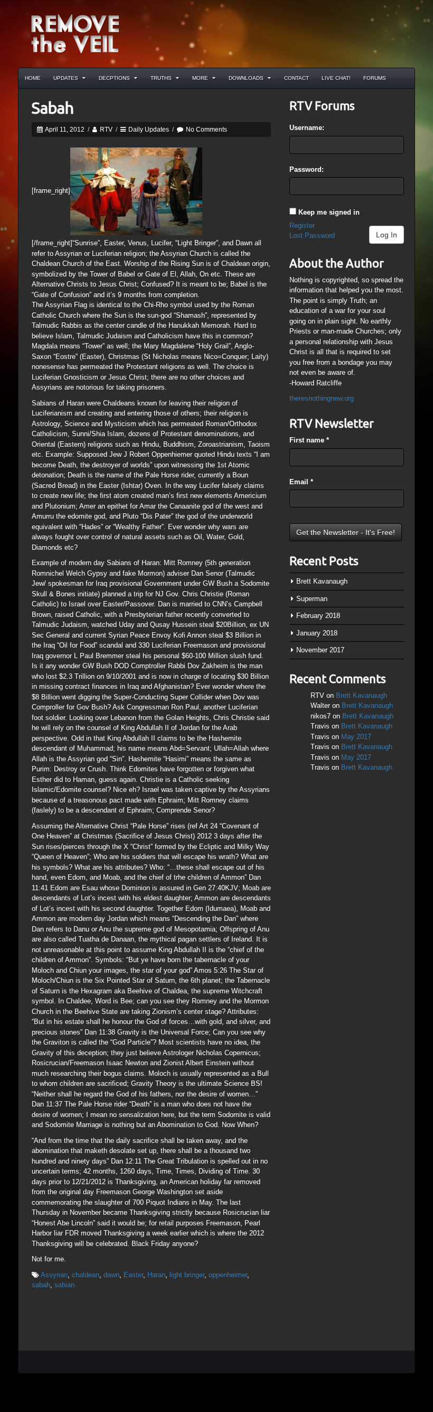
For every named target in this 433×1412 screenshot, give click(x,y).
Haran (156, 1275)
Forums (374, 78)
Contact (296, 78)
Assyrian (54, 1275)
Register (302, 225)
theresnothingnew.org (321, 398)
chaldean (85, 1275)
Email (301, 482)
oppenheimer (228, 1275)
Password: (306, 169)
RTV (106, 129)
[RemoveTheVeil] (75, 33)
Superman (311, 599)
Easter (133, 1275)
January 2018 (316, 633)
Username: (306, 128)
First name (309, 440)
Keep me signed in (329, 212)
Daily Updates (148, 129)
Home (33, 78)
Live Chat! (336, 78)
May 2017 (356, 737)
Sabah (53, 108)
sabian (64, 1285)
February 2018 (318, 616)
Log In (386, 234)
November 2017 (320, 650)
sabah (41, 1285)
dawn (111, 1275)
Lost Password (312, 235)
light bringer (187, 1275)
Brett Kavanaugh (321, 581)
